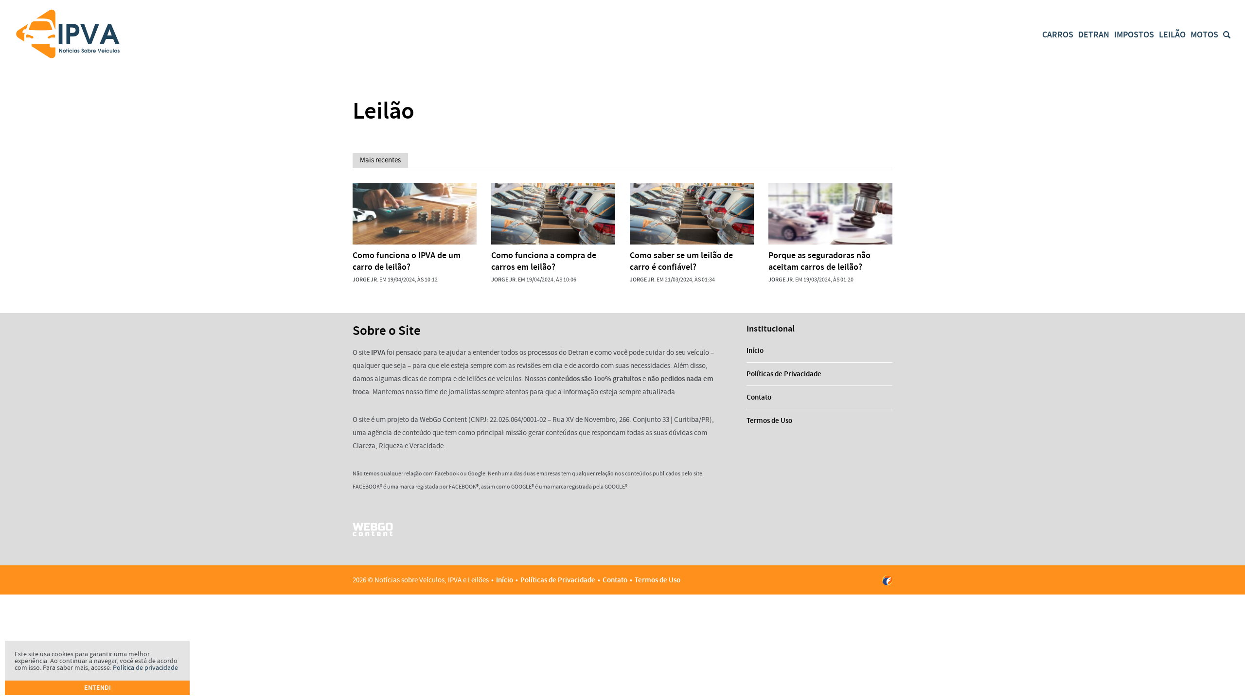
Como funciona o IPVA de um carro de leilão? (407, 261)
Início (755, 350)
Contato (759, 397)
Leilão (1172, 34)
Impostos (1134, 34)
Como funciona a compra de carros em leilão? (543, 261)
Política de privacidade (145, 667)
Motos (1204, 34)
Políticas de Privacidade (784, 374)
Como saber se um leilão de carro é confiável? (681, 261)
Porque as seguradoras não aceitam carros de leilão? (819, 261)
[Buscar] (1226, 34)
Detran (1093, 34)
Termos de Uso (769, 420)
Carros (1057, 34)
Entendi (97, 687)
